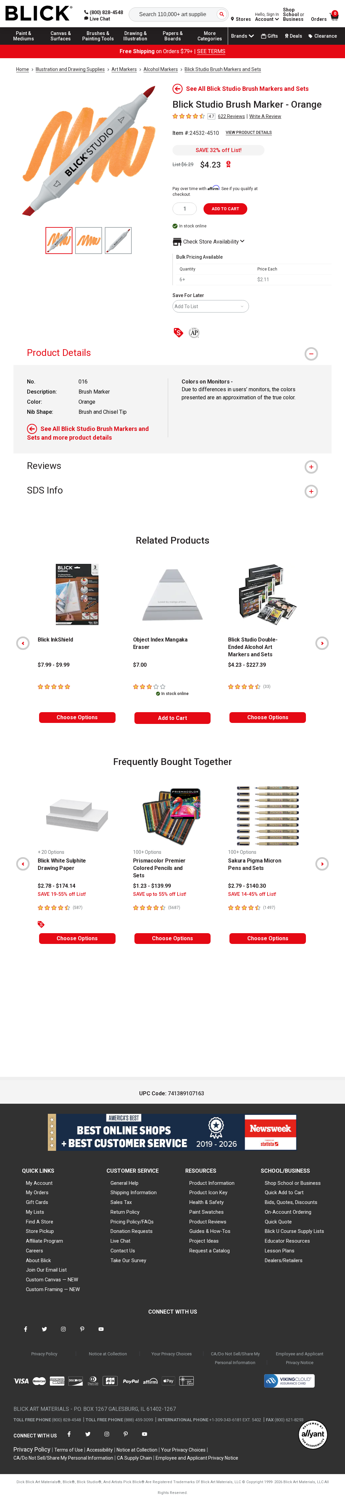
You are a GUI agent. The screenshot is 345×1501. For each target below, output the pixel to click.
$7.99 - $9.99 (53, 665)
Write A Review (265, 116)
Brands (239, 36)
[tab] (172, 352)
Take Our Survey (128, 1260)
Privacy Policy (44, 1353)
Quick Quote (278, 1222)
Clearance (325, 36)
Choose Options (77, 717)
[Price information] (179, 333)
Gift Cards (37, 1202)
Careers (34, 1251)
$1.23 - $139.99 (152, 886)
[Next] (322, 643)
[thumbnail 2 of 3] (88, 240)
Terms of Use (68, 1450)
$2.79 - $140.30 (247, 886)
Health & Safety (206, 1202)
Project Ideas (204, 1241)
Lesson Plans (279, 1251)
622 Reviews (231, 116)
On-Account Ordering (288, 1212)
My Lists (35, 1212)
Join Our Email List (46, 1270)
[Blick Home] (39, 13)
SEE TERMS (211, 51)
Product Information (211, 1183)
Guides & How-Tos (209, 1231)
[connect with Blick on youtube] (101, 1333)
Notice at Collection (108, 1353)
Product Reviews (207, 1222)
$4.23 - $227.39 (247, 665)
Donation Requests (132, 1231)
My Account (39, 1183)
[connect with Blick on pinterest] (82, 1333)
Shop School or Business (293, 1183)
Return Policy (125, 1212)
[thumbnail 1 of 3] (58, 240)
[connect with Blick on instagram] (63, 1333)
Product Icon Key (208, 1192)
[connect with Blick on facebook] (25, 1333)
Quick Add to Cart (284, 1192)
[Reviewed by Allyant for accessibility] (313, 1435)
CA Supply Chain (134, 1458)
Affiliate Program (44, 1241)
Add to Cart (172, 718)
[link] (97, 19)
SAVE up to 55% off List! (159, 894)
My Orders (37, 1192)
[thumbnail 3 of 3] (118, 240)
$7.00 (140, 665)
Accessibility (100, 1450)
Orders (319, 19)
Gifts (273, 36)
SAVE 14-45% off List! (252, 894)
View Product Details (249, 132)
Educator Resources (287, 1241)
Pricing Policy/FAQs (132, 1222)
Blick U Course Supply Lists (294, 1231)
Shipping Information (134, 1192)
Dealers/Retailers (284, 1260)
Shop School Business (293, 14)
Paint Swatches (206, 1212)
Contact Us (123, 1251)
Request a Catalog (209, 1251)
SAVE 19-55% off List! (62, 894)
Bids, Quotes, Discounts (291, 1202)
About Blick (38, 1260)
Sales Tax (121, 1202)
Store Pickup (40, 1231)
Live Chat (120, 1241)
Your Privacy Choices (172, 1353)
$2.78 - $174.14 (56, 886)
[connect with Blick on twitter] (44, 1333)
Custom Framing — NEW (53, 1289)
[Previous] (23, 643)
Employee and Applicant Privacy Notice (299, 1358)
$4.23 (210, 165)
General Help (124, 1183)
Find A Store (39, 1222)
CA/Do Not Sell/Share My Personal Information (235, 1358)
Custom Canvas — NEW (52, 1280)
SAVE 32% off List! (219, 150)
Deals (296, 36)
